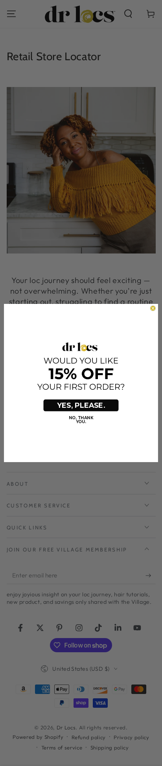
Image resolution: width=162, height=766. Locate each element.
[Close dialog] (153, 308)
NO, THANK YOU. (81, 420)
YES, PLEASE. (81, 405)
